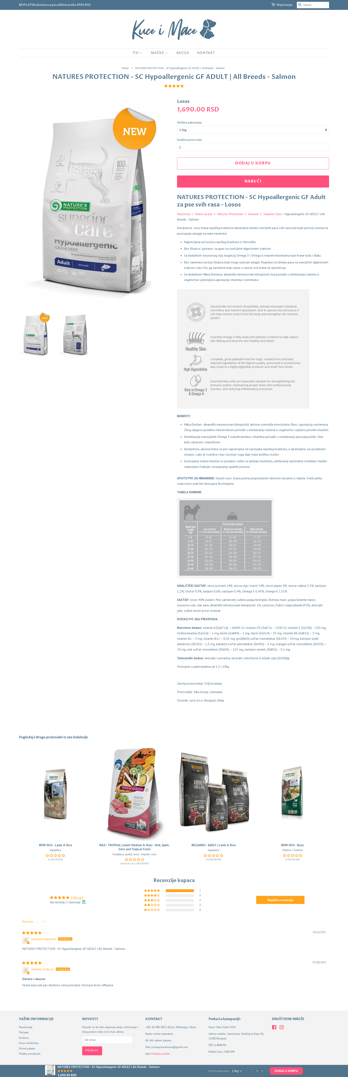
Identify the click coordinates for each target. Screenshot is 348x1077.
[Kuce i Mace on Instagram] (281, 1028)
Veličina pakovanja (189, 122)
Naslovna (183, 214)
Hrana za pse (203, 214)
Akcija (182, 53)
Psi (136, 53)
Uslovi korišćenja (28, 1043)
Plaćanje (24, 1032)
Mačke (158, 53)
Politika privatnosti (29, 1053)
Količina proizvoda (189, 140)
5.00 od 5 (77, 897)
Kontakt (206, 53)
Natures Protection (230, 214)
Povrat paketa (27, 1048)
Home (125, 68)
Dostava (24, 1038)
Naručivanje (25, 1027)
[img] (31, 933)
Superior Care (272, 214)
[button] (174, 86)
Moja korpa (284, 5)
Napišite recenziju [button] (280, 900)
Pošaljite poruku (160, 1053)
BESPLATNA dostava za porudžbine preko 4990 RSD (55, 5)
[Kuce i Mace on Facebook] (274, 1028)
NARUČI (253, 181)
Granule (253, 214)
